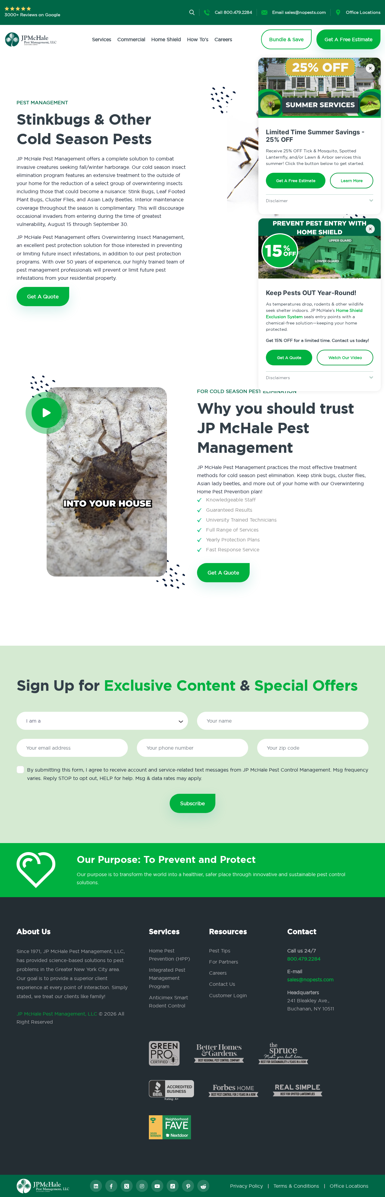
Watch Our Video (345, 357)
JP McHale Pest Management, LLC (57, 1014)
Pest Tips (219, 951)
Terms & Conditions (296, 1186)
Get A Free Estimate (296, 180)
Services (101, 39)
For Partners (223, 962)
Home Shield (166, 39)
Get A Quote (289, 357)
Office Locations (349, 1186)
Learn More (352, 180)
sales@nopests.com (310, 979)
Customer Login (228, 995)
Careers (223, 39)
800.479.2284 (304, 959)
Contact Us (222, 984)
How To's (197, 39)
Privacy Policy (246, 1186)
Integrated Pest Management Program (167, 978)
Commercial (131, 39)
